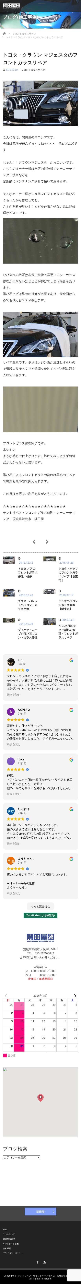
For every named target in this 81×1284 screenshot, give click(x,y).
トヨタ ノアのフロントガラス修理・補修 (27, 572)
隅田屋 (40, 1211)
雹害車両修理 (9, 1239)
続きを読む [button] (14, 695)
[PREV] (6, 995)
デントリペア (9, 1234)
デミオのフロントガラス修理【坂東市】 (68, 604)
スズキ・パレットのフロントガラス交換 (27, 604)
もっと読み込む (40, 906)
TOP (5, 1229)
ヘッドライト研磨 (11, 1244)
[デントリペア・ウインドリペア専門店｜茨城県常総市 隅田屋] (11, 6)
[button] (40, 1098)
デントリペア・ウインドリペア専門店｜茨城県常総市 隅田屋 (47, 1275)
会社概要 (7, 1248)
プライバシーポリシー (13, 1253)
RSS (44, 1261)
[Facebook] (37, 1261)
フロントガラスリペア (33, 70)
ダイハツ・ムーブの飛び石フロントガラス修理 (27, 633)
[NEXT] (74, 995)
